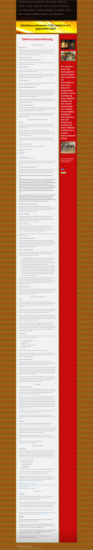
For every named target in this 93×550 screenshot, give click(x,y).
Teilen (63, 169)
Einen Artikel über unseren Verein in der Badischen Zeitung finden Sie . (67, 160)
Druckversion (23, 546)
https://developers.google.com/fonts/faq (46, 512)
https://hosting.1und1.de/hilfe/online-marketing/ (27, 483)
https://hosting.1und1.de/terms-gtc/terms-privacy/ (27, 488)
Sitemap (30, 546)
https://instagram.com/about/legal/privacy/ (30, 442)
